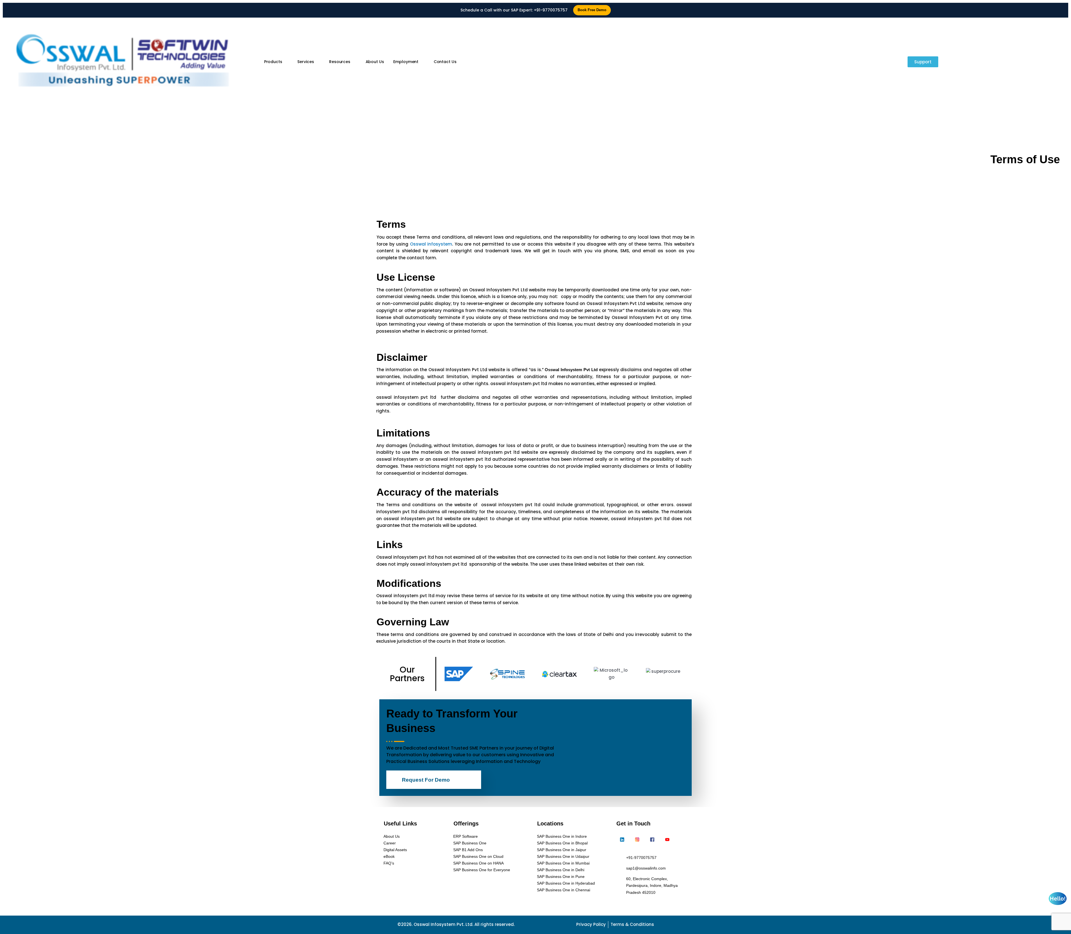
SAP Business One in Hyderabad (566, 883)
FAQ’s (388, 863)
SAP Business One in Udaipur (563, 856)
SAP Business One (469, 843)
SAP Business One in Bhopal (562, 843)
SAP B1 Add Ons (468, 849)
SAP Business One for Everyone (481, 870)
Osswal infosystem (431, 244)
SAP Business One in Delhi (560, 870)
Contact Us (445, 61)
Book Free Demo (592, 10)
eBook (389, 856)
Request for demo (426, 780)
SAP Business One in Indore (562, 836)
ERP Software (465, 836)
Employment (405, 61)
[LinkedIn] (622, 840)
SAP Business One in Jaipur (561, 849)
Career (389, 843)
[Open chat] (1057, 898)
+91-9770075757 (551, 10)
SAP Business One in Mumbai (563, 863)
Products (273, 61)
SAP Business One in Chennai (563, 890)
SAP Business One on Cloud (478, 856)
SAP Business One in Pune (561, 876)
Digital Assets (395, 849)
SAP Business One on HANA (478, 863)
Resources (339, 61)
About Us (375, 61)
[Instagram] (637, 840)
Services (305, 61)
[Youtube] (667, 840)
